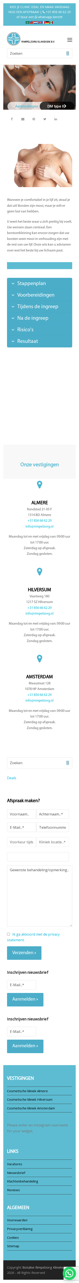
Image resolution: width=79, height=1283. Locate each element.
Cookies (13, 1237)
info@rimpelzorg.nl (39, 526)
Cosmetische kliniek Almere (27, 1091)
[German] (47, 22)
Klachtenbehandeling (22, 1181)
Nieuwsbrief (16, 1172)
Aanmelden (23, 999)
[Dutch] (36, 22)
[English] (39, 22)
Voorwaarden (17, 1220)
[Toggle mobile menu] (69, 39)
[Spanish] (51, 22)
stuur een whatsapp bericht (41, 17)
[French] (43, 22)
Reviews (13, 1190)
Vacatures (14, 1164)
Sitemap (13, 1246)
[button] (12, 119)
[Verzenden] (67, 53)
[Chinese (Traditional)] (32, 22)
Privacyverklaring (20, 1229)
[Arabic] (28, 22)
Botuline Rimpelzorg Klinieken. (44, 1267)
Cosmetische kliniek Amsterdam (31, 1108)
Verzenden (22, 952)
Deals (11, 778)
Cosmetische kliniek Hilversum (29, 1099)
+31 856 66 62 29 (58, 12)
